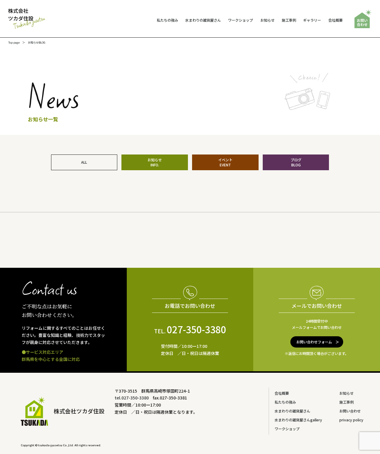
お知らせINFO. (155, 162)
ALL (84, 162)
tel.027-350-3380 (132, 398)
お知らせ (267, 20)
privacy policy (351, 420)
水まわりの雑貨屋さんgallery (298, 420)
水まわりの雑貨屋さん (203, 20)
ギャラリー (312, 20)
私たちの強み (167, 20)
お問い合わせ (350, 411)
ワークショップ (240, 20)
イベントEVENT (225, 162)
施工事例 (289, 20)
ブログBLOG (296, 162)
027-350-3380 (190, 329)
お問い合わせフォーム (314, 342)
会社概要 (335, 20)
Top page (14, 42)
